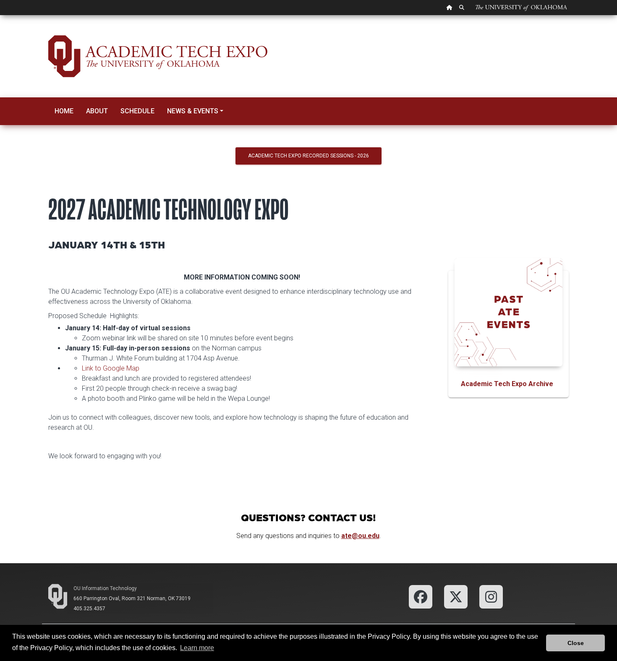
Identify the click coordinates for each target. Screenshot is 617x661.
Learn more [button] (197, 647)
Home (64, 111)
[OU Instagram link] (491, 596)
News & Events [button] (192, 111)
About (97, 111)
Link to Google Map (110, 368)
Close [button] (575, 643)
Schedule (137, 111)
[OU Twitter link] (456, 596)
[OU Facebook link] (420, 596)
